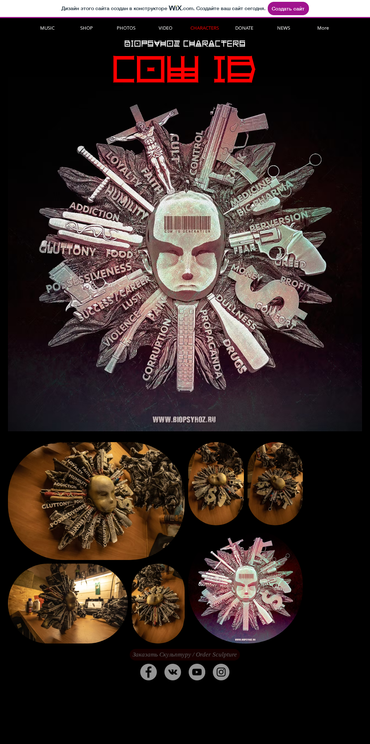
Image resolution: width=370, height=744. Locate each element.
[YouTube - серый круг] (197, 672)
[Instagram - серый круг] (221, 672)
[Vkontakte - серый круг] (172, 672)
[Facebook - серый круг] (148, 672)
